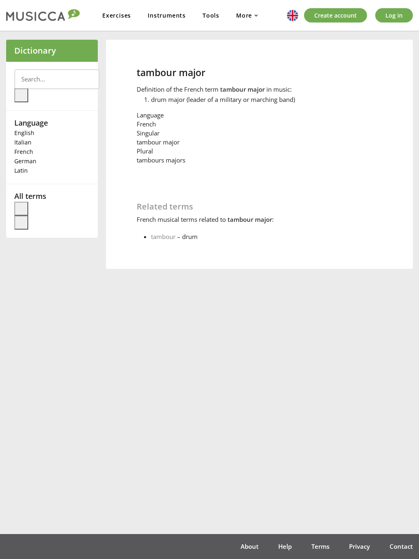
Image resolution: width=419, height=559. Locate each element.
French (23, 152)
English (24, 133)
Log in (394, 15)
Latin (21, 170)
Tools (211, 15)
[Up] (21, 209)
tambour (163, 236)
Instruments (167, 15)
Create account (335, 15)
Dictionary (35, 50)
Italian (23, 142)
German (25, 161)
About (250, 546)
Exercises (116, 15)
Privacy (359, 546)
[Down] (21, 223)
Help (285, 546)
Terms (320, 546)
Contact (401, 546)
